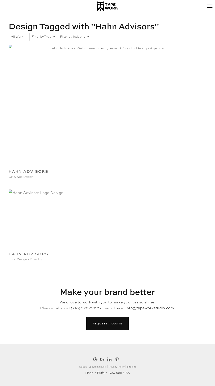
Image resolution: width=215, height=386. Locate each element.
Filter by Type (41, 36)
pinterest (117, 360)
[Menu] (210, 5)
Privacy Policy (117, 366)
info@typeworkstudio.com (150, 308)
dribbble (95, 360)
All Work (17, 36)
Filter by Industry (72, 36)
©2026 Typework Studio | (94, 366)
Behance (102, 360)
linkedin (109, 360)
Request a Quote (107, 323)
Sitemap (131, 366)
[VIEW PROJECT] (105, 165)
